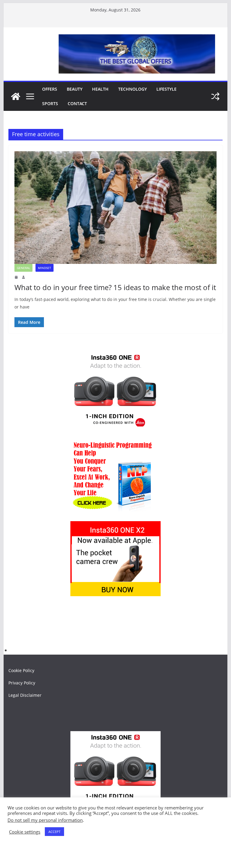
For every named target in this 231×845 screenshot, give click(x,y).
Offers (49, 89)
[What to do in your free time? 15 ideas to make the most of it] (115, 207)
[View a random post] (215, 96)
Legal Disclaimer (25, 695)
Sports (50, 103)
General (23, 268)
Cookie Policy (21, 670)
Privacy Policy (21, 683)
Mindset (44, 268)
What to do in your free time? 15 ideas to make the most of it (115, 287)
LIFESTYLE (166, 89)
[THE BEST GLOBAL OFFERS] (15, 96)
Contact (77, 103)
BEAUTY (74, 89)
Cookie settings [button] (24, 831)
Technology (132, 89)
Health (100, 89)
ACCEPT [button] (54, 831)
